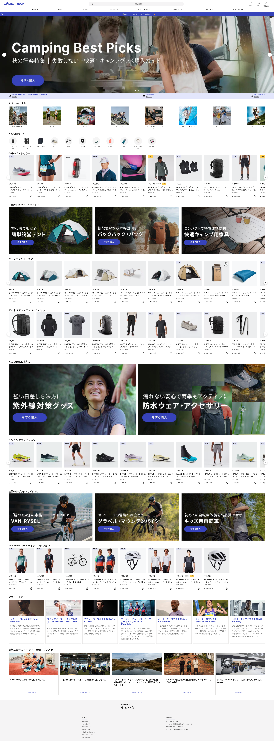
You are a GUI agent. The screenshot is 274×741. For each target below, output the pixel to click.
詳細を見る (32, 692)
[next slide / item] (269, 55)
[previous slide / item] (4, 55)
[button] (138, 90)
